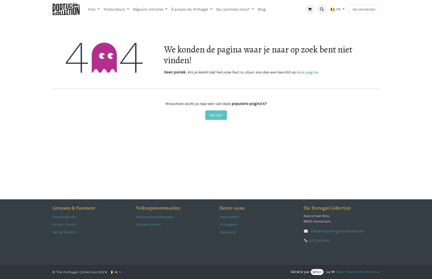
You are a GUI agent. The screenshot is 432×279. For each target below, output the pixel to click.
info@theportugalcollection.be (336, 231)
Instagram (229, 224)
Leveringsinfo (64, 217)
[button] (322, 9)
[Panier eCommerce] (310, 9)
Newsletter (229, 217)
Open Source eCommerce (358, 272)
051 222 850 (319, 240)
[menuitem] (94, 9)
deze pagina (307, 72)
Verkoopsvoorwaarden (155, 217)
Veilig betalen (64, 232)
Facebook (228, 232)
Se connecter (364, 9)
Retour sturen (64, 224)
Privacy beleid (148, 224)
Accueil (216, 115)
